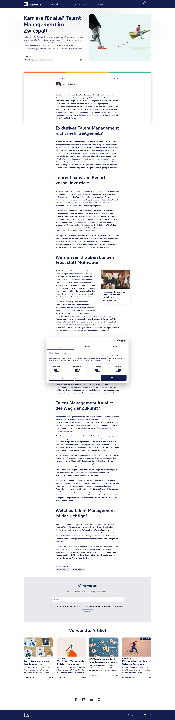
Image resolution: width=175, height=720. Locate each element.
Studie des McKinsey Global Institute (74, 219)
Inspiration (55, 4)
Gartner (79, 447)
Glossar (86, 4)
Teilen (83, 60)
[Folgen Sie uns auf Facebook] (76, 699)
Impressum (139, 715)
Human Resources (46, 60)
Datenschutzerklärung (106, 606)
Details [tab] (87, 346)
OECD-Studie (94, 216)
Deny (61, 378)
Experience (67, 4)
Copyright (131, 715)
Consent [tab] (60, 347)
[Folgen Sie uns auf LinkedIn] (83, 699)
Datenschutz (147, 715)
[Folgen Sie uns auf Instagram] (99, 699)
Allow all (113, 378)
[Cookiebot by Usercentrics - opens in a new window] (119, 340)
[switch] (77, 370)
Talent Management (31, 60)
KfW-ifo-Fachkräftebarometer (107, 239)
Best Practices (98, 4)
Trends (77, 4)
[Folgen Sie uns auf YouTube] (91, 699)
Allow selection (88, 378)
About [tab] (115, 346)
